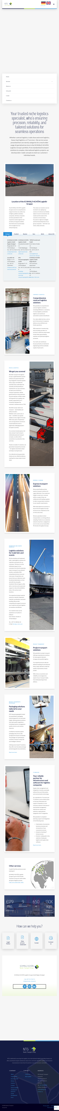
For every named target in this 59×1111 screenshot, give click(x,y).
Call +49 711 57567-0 (29, 979)
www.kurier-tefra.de (34, 255)
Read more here (13, 752)
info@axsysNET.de (11, 267)
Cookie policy (54, 1105)
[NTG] (8, 3)
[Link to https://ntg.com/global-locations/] (53, 4)
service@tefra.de (33, 253)
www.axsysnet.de (11, 269)
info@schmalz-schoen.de (29, 981)
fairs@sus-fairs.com (34, 277)
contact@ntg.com (42, 1089)
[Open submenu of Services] (52, 81)
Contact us (40, 1091)
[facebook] (25, 986)
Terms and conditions (52, 1107)
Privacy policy (46, 1105)
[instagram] (29, 986)
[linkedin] (34, 986)
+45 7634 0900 (43, 1085)
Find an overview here (16, 882)
